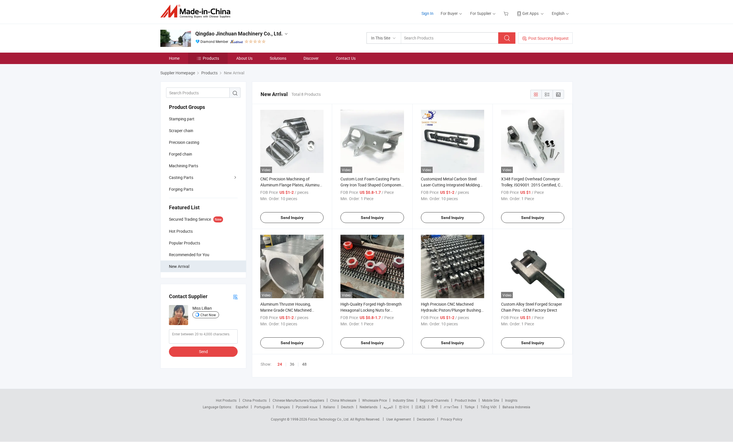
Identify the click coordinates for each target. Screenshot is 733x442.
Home (174, 58)
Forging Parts (181, 189)
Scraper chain (181, 130)
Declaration (426, 419)
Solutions (278, 58)
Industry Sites (403, 400)
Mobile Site (490, 400)
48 (304, 364)
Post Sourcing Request (548, 38)
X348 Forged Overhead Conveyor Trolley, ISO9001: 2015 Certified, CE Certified (532, 185)
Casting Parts (181, 177)
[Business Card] (235, 296)
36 (292, 364)
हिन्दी (434, 407)
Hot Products (226, 400)
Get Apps (530, 13)
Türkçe (469, 407)
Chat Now (208, 314)
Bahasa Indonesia (516, 407)
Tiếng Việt (488, 407)
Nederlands (368, 407)
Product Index (465, 400)
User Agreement (398, 419)
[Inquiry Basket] (507, 13)
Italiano (329, 407)
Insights (511, 400)
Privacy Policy (451, 419)
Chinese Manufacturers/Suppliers (298, 400)
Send (203, 351)
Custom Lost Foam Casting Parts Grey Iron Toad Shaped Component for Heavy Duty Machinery (371, 185)
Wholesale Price (374, 400)
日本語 (420, 407)
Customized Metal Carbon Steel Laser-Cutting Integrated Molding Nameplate (450, 185)
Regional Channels (434, 400)
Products (211, 58)
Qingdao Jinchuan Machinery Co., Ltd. (239, 34)
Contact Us (346, 58)
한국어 (404, 407)
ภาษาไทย (451, 407)
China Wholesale (343, 400)
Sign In (427, 13)
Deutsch (347, 407)
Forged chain (180, 154)
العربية (388, 407)
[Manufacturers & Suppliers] (197, 11)
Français (283, 407)
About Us (244, 58)
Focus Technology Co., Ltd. (329, 419)
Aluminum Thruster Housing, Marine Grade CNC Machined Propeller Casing (286, 310)
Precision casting (184, 142)
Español (242, 407)
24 (279, 364)
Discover (311, 58)
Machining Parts (183, 165)
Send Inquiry (292, 217)
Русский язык (306, 407)
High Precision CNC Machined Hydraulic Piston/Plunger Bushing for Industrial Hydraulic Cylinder (451, 310)
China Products (255, 400)
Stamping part (181, 119)
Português (262, 407)
